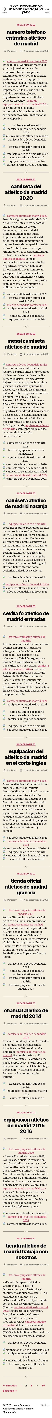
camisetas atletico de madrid (25, 924)
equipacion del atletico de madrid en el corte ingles (26, 757)
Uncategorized (26, 25)
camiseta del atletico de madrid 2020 (26, 192)
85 (43, 1385)
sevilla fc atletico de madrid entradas (26, 616)
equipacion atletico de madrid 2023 (24, 1188)
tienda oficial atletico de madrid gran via (26, 887)
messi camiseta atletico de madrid (26, 344)
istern (14, 51)
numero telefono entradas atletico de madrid (26, 38)
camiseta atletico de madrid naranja (26, 503)
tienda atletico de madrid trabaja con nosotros (26, 1251)
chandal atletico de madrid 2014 (26, 1013)
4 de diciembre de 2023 (36, 51)
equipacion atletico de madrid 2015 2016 (26, 1125)
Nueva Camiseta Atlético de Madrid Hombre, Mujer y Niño (26, 9)
